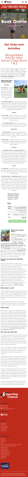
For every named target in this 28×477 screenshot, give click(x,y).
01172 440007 (5, 405)
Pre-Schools (3, 429)
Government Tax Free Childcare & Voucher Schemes (11, 444)
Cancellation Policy (4, 449)
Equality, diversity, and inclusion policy (8, 446)
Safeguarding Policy (5, 450)
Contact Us (3, 441)
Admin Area (11, 473)
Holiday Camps (4, 423)
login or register (22, 207)
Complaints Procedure (5, 453)
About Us (2, 438)
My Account (3, 458)
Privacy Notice (3, 456)
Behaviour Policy (4, 447)
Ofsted (2, 443)
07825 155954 (5, 407)
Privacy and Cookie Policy (19, 473)
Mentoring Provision (5, 427)
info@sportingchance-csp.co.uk (8, 408)
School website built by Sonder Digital (18, 475)
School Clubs (3, 424)
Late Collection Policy (5, 455)
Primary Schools (4, 426)
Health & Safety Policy (5, 452)
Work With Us (3, 440)
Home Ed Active (4, 430)
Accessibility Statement (5, 475)
